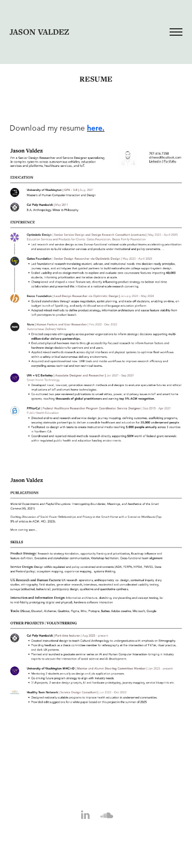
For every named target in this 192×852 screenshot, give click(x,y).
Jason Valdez (39, 31)
